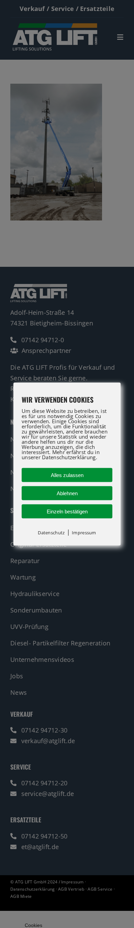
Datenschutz (51, 533)
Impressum (84, 533)
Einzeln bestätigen (67, 511)
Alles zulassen (67, 475)
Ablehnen (67, 493)
